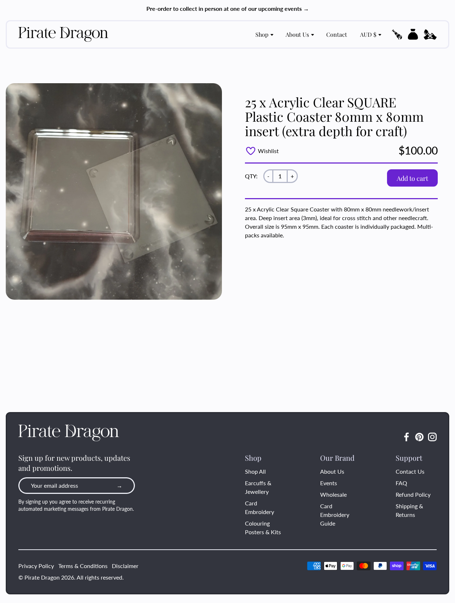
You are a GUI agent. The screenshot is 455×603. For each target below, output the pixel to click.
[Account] (430, 34)
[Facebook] (406, 437)
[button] (397, 34)
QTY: (251, 176)
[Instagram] (432, 437)
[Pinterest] (419, 437)
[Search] (397, 34)
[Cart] (413, 34)
